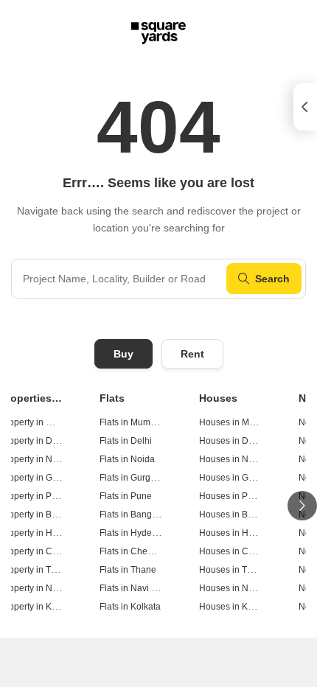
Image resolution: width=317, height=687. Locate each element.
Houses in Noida (232, 459)
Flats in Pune (126, 496)
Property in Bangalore (44, 514)
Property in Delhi (33, 441)
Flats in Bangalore (136, 514)
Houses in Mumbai (236, 422)
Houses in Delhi (231, 441)
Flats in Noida (127, 459)
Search (272, 279)
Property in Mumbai (39, 422)
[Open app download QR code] (305, 106)
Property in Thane (36, 570)
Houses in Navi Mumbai (247, 588)
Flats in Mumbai (131, 422)
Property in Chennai (40, 551)
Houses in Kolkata (235, 606)
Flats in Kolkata (130, 606)
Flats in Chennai (132, 551)
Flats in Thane (128, 570)
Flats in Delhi (126, 441)
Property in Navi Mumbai (49, 588)
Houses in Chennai (237, 551)
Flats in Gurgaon (133, 477)
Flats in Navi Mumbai (142, 588)
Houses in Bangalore (241, 514)
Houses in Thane (233, 570)
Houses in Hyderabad (243, 533)
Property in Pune (33, 496)
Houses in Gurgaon (238, 477)
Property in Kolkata (38, 606)
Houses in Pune (231, 496)
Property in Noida (35, 459)
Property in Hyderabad (45, 533)
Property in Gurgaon (40, 477)
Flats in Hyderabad (137, 533)
